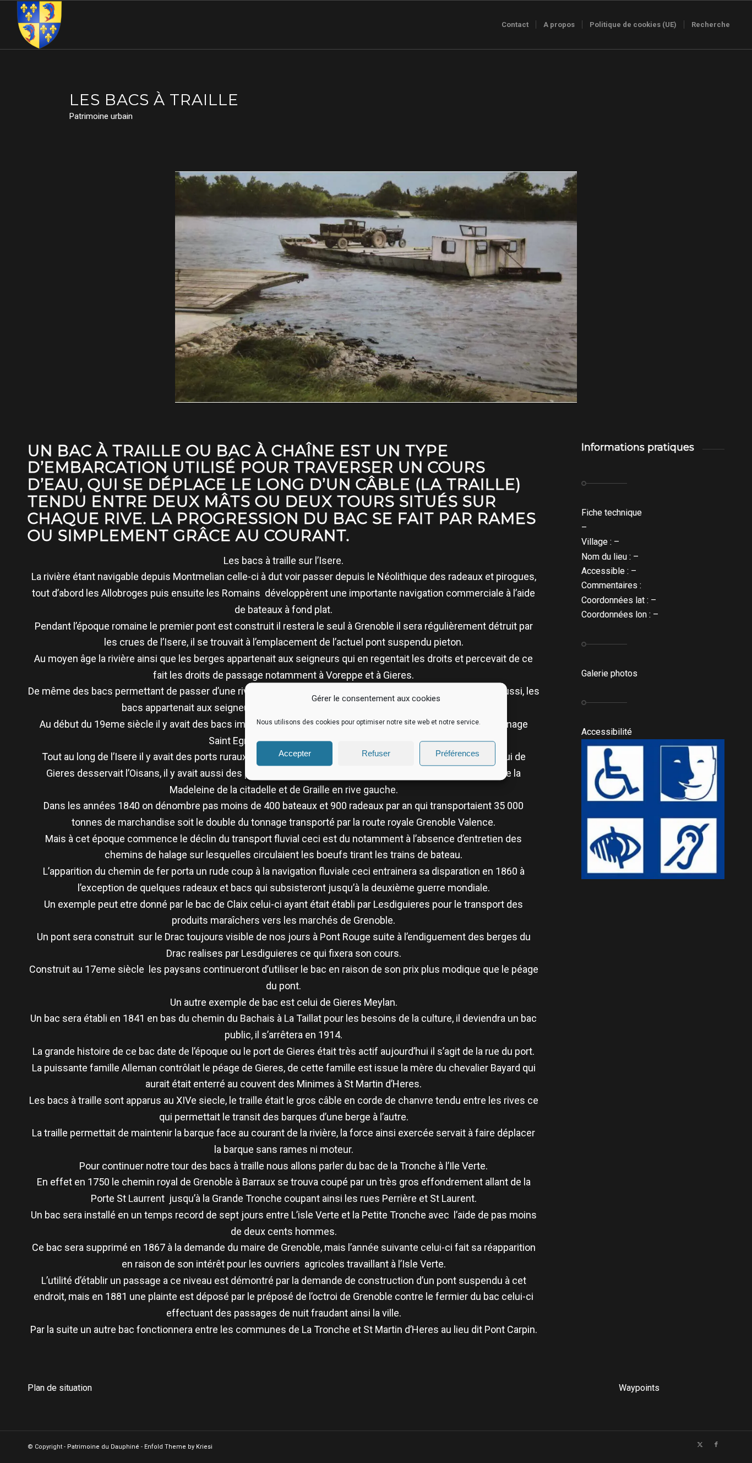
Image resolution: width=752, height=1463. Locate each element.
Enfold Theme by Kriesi (178, 1446)
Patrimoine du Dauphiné (103, 1446)
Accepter (295, 753)
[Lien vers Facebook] (716, 1445)
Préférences (457, 753)
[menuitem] (515, 25)
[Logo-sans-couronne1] (39, 25)
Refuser (376, 753)
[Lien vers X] (699, 1445)
